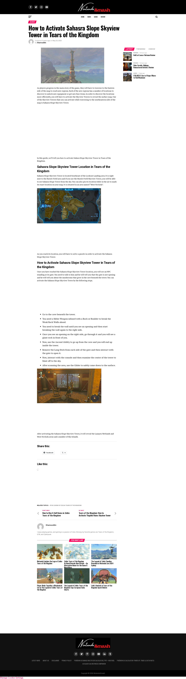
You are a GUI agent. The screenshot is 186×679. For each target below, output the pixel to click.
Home (82, 17)
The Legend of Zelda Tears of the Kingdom (66, 505)
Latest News (36, 660)
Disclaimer (55, 660)
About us (46, 660)
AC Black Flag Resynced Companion (94, 664)
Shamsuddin (41, 43)
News (89, 17)
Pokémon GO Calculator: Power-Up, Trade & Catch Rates (135, 660)
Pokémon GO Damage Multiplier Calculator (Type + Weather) (94, 660)
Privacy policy (66, 660)
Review (103, 17)
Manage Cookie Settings (11, 677)
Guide (96, 17)
